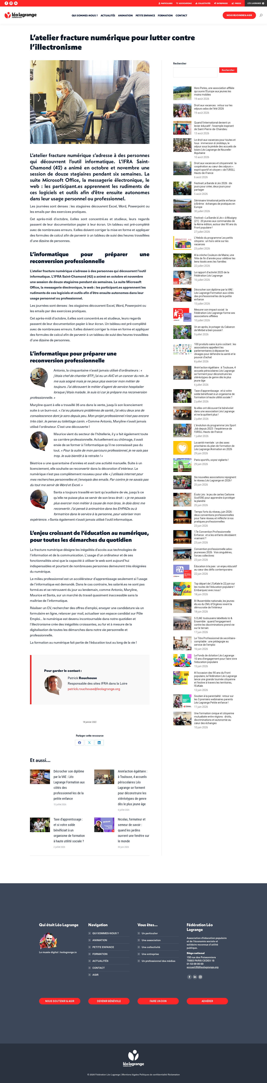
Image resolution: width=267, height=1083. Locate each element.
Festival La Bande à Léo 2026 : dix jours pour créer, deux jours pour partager (213, 186)
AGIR (95, 974)
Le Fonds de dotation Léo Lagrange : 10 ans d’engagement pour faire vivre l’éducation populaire (215, 658)
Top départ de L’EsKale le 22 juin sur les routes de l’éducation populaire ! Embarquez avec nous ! (214, 587)
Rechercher (179, 63)
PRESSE (238, 3)
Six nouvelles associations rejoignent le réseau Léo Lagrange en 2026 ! (215, 479)
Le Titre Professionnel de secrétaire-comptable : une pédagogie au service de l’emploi (215, 641)
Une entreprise (150, 954)
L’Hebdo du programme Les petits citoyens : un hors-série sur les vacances (213, 241)
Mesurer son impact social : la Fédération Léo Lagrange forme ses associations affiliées (214, 313)
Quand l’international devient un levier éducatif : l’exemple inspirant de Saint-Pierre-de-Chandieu (214, 126)
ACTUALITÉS (100, 961)
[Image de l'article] (40, 777)
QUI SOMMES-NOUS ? (105, 933)
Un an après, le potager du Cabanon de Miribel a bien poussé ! (214, 328)
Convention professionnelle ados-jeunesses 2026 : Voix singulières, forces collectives (213, 552)
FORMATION (100, 954)
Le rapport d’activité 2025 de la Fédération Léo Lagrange (211, 274)
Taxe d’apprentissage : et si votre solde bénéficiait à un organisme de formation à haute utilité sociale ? (69, 830)
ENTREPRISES (222, 3)
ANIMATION (99, 940)
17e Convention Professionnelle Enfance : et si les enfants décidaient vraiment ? (215, 535)
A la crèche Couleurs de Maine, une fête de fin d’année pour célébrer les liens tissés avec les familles (214, 258)
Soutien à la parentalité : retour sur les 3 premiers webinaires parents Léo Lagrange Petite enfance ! (214, 699)
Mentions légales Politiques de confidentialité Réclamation (151, 1074)
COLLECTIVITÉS (204, 3)
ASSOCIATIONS (185, 3)
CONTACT (98, 967)
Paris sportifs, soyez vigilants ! (211, 459)
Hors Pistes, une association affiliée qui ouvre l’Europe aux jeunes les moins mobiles (214, 91)
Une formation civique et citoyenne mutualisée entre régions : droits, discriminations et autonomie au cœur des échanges (214, 718)
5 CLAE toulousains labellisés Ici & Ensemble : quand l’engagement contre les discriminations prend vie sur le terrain (214, 623)
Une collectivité (151, 947)
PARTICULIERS (167, 3)
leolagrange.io (68, 952)
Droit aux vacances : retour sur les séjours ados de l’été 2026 (213, 107)
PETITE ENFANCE (103, 947)
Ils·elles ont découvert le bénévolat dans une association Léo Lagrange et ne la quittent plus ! (214, 411)
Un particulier (150, 933)
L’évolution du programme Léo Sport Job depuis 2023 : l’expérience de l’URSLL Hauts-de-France (215, 428)
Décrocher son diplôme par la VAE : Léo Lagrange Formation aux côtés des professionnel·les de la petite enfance (69, 784)
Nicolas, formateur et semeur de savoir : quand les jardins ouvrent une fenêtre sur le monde (133, 830)
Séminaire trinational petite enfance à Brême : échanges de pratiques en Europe (215, 203)
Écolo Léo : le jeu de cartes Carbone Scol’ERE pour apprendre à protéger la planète (214, 497)
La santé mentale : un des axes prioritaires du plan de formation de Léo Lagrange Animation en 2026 (214, 446)
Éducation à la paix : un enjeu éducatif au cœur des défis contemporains (215, 568)
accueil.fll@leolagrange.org (203, 967)
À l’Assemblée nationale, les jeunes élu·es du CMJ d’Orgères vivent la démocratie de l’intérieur (214, 604)
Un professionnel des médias (158, 961)
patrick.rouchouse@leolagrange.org (94, 688)
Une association (151, 940)
